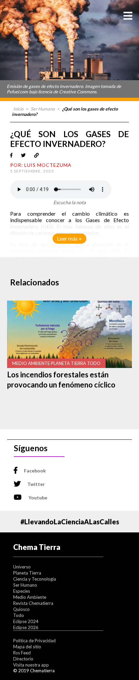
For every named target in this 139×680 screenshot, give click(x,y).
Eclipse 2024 (25, 621)
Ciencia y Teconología (34, 579)
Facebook (35, 470)
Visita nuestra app (31, 665)
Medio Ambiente (29, 597)
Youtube (37, 497)
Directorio (23, 658)
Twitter (36, 484)
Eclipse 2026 (25, 627)
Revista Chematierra (33, 603)
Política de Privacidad (34, 640)
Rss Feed (22, 652)
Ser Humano (43, 109)
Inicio (18, 109)
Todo (18, 615)
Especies (21, 591)
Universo (22, 566)
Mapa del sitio (27, 646)
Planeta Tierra (27, 573)
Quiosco (21, 609)
